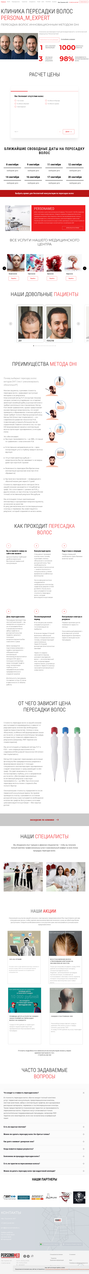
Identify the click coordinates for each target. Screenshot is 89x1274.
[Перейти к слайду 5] (39, 345)
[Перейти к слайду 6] (41, 345)
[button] (83, 2)
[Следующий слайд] (84, 268)
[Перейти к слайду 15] (55, 345)
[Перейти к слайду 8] (44, 345)
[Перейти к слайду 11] (49, 345)
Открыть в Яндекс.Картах (73, 1244)
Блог (70, 1260)
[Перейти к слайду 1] (33, 345)
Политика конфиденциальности (78, 1263)
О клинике (72, 1254)
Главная (3, 2)
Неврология (69, 274)
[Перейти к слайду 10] (47, 345)
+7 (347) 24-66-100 (44, 1055)
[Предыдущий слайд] (4, 268)
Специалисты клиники (56, 1254)
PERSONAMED (44, 209)
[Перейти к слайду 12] (50, 345)
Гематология (31, 274)
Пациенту (53, 1258)
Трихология (50, 274)
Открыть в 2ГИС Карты (51, 1244)
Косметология (13, 274)
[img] (63, 1244)
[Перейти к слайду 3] (36, 345)
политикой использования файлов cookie (56, 1269)
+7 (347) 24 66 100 (5, 1263)
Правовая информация (57, 1260)
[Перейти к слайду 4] (38, 345)
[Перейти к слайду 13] (52, 345)
